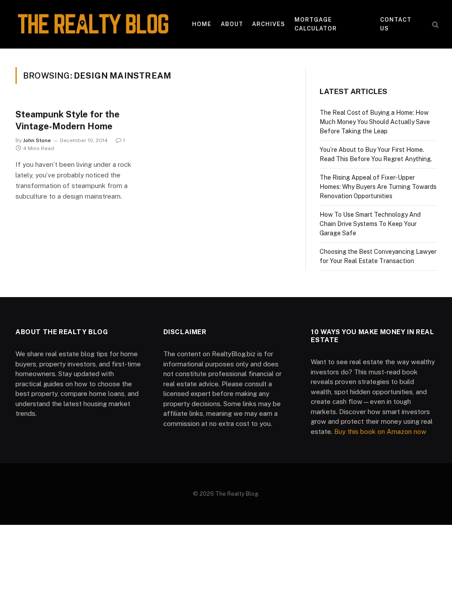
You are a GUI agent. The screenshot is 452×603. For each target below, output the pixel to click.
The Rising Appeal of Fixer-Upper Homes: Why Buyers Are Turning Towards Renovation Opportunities (378, 187)
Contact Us (395, 24)
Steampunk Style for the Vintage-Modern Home (67, 120)
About (232, 24)
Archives (268, 24)
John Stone (37, 140)
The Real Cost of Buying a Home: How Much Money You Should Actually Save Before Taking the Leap (375, 122)
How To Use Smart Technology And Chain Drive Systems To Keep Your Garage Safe (370, 224)
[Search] (434, 24)
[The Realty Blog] (92, 24)
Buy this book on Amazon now (380, 431)
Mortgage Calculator (315, 24)
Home (201, 24)
